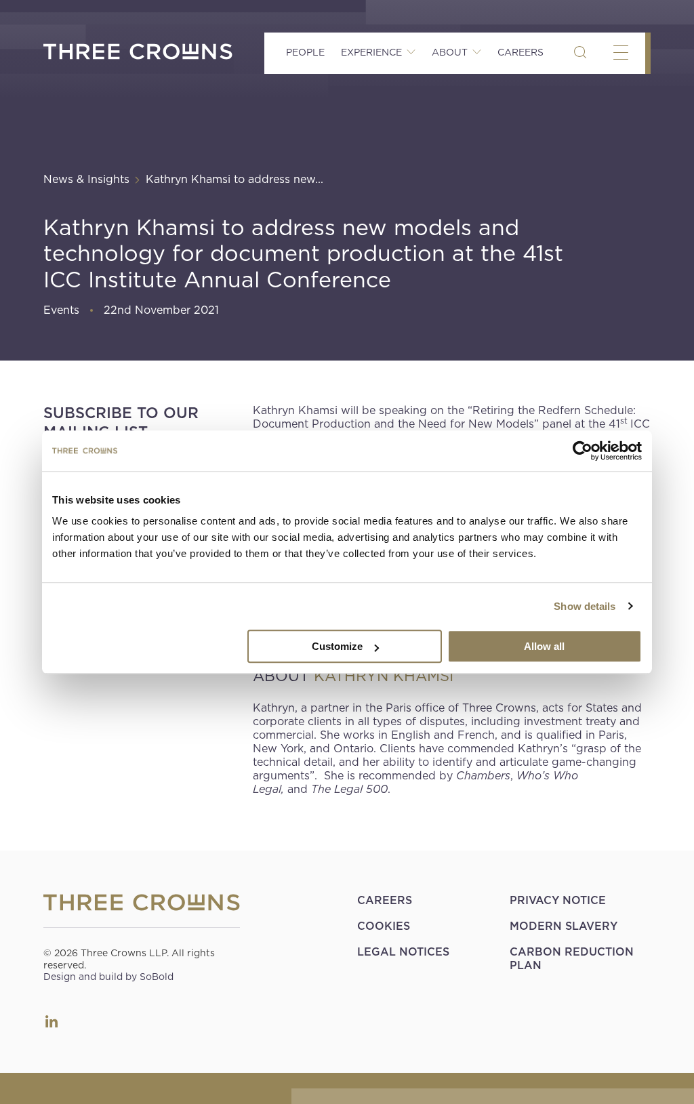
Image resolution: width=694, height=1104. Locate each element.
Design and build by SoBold (108, 976)
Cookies (383, 926)
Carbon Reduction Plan (572, 958)
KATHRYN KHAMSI (383, 675)
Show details (584, 606)
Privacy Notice (558, 900)
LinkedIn (51, 1021)
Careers (520, 52)
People (305, 52)
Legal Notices (403, 951)
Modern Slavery (563, 926)
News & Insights (86, 179)
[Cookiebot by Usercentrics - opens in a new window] (582, 451)
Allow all (544, 646)
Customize (337, 646)
